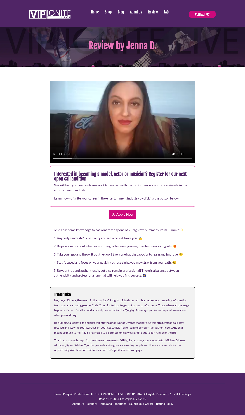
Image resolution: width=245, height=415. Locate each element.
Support (92, 403)
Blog (121, 12)
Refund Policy (164, 403)
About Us (136, 12)
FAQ (166, 12)
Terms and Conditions (112, 403)
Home (95, 12)
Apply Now (124, 214)
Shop (108, 12)
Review (153, 12)
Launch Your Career (141, 403)
